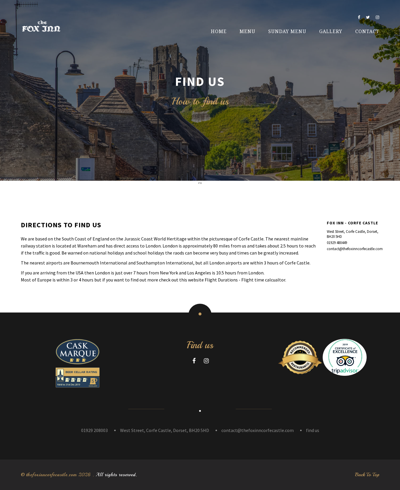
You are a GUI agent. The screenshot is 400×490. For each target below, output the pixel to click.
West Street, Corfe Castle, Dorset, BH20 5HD (352, 234)
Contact (367, 31)
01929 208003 (94, 430)
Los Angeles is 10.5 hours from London (225, 273)
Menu (247, 31)
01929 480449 (337, 242)
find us (312, 430)
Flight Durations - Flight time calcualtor (245, 280)
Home (219, 31)
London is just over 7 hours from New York (136, 273)
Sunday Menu (287, 31)
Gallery (330, 31)
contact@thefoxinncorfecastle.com (353, 248)
